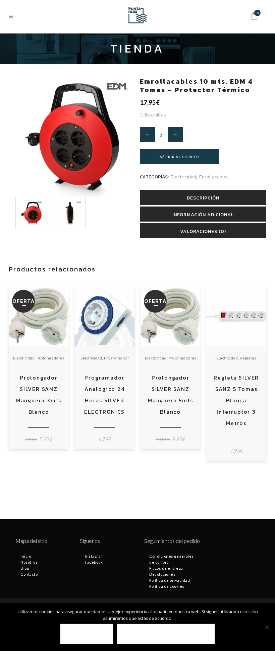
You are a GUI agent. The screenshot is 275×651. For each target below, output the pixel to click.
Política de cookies (166, 586)
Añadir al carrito (179, 156)
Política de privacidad (169, 580)
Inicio (25, 556)
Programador (116, 358)
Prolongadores (50, 358)
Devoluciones (162, 574)
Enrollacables (214, 176)
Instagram (94, 556)
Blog (24, 568)
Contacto (29, 574)
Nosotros (29, 562)
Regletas (248, 358)
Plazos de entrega (166, 568)
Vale (86, 634)
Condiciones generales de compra (171, 559)
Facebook (94, 562)
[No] (266, 627)
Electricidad (183, 176)
